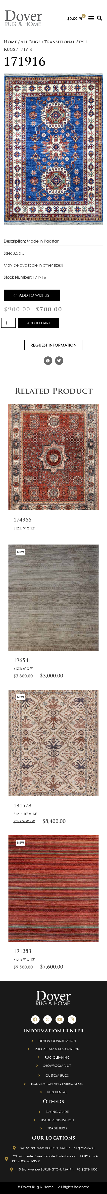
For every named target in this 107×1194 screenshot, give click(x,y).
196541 (22, 660)
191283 (22, 951)
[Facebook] (35, 1019)
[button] (91, 18)
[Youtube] (59, 1019)
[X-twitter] (47, 1019)
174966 (22, 520)
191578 (22, 806)
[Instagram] (72, 1019)
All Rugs (31, 42)
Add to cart (38, 323)
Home (10, 42)
